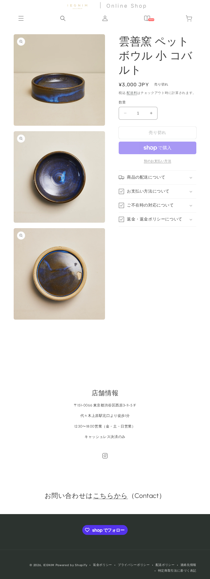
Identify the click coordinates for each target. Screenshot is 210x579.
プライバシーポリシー (134, 565)
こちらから (110, 496)
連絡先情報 (188, 565)
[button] (21, 18)
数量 (122, 102)
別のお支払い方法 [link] (157, 161)
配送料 (132, 93)
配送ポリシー (165, 565)
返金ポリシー (102, 565)
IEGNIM (48, 565)
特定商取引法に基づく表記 (177, 570)
